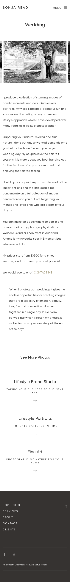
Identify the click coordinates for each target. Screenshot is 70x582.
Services (10, 511)
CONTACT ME (43, 272)
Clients (9, 529)
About (8, 517)
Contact (10, 523)
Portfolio (11, 505)
